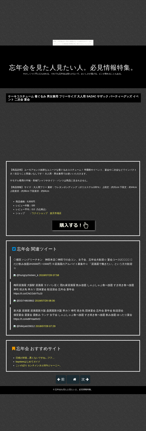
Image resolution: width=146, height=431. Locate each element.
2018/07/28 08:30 (45, 300)
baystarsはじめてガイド (28, 361)
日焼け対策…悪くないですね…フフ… (35, 358)
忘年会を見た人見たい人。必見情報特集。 (73, 67)
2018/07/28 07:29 (45, 326)
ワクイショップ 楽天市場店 (46, 213)
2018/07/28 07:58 (49, 275)
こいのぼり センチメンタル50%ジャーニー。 (39, 365)
